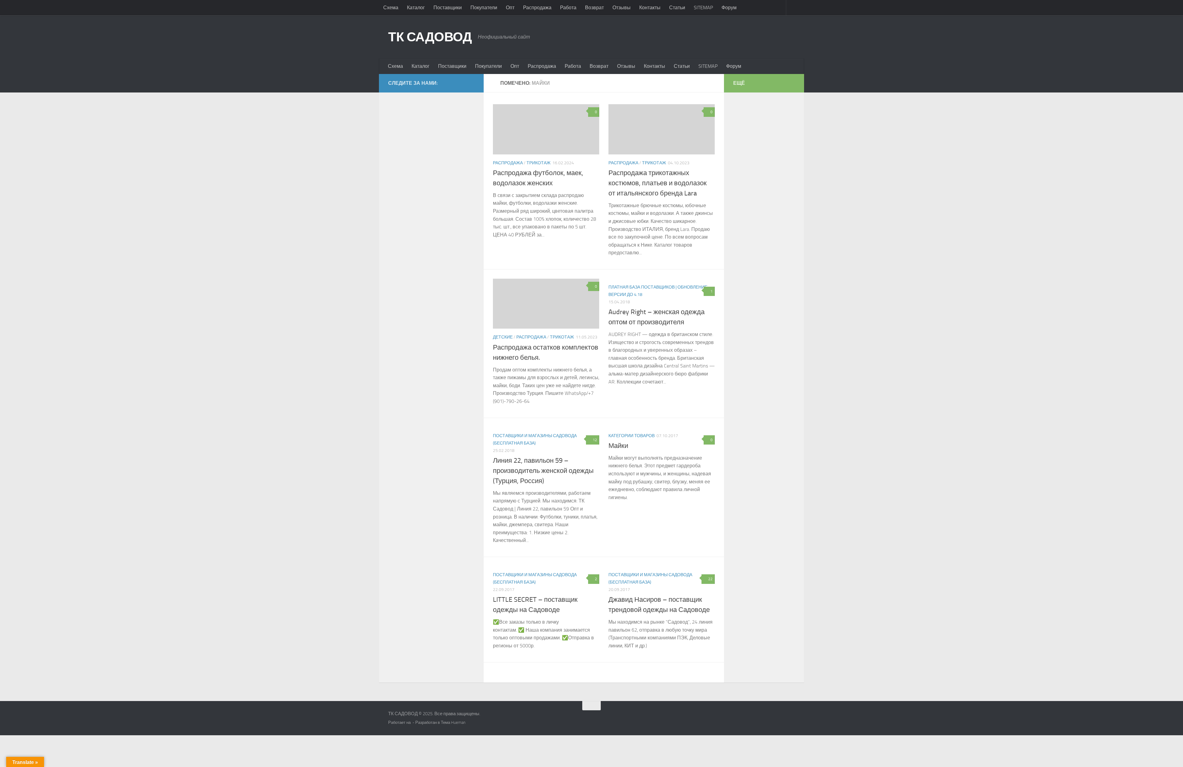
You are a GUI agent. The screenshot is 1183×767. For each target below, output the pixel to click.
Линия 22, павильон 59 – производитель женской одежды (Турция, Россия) (543, 471)
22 (710, 579)
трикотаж (538, 163)
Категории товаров (631, 435)
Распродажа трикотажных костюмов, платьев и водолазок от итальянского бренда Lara (657, 183)
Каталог (416, 7)
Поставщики (447, 7)
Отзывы (621, 7)
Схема (390, 7)
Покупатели (483, 7)
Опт (510, 7)
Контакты (650, 7)
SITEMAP (703, 7)
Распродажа (537, 7)
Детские (503, 337)
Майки (618, 446)
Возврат (594, 7)
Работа (568, 7)
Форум (729, 7)
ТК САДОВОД (430, 37)
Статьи (677, 7)
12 (595, 440)
